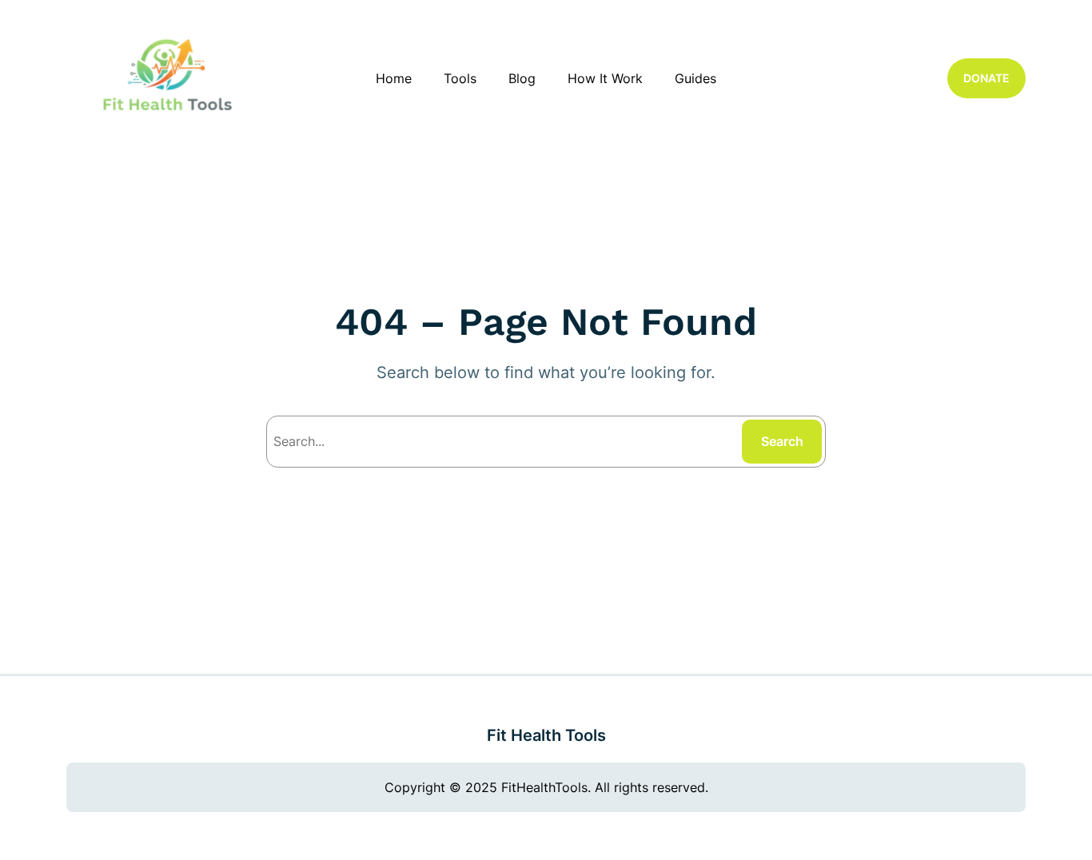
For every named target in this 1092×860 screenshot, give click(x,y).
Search (782, 441)
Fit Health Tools (546, 735)
